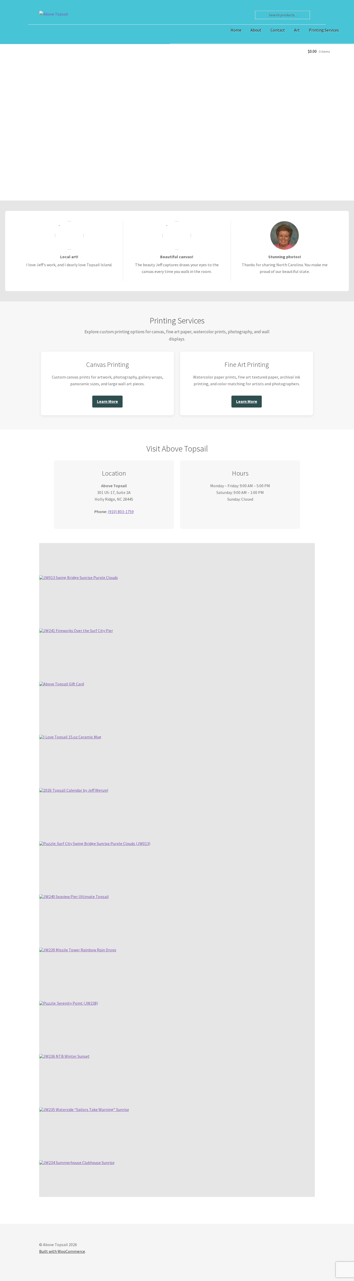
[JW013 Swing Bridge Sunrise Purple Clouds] (78, 577)
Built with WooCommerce (62, 1251)
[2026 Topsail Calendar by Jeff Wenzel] (73, 790)
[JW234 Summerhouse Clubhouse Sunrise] (77, 1162)
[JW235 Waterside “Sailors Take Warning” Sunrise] (84, 1109)
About (256, 30)
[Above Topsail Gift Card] (61, 684)
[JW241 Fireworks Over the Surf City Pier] (76, 630)
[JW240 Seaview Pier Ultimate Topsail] (74, 896)
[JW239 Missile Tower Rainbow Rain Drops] (77, 950)
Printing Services (324, 30)
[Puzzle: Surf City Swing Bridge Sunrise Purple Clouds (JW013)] (94, 843)
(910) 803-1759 (121, 511)
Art (297, 30)
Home (236, 30)
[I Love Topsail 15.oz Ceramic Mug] (70, 737)
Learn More (107, 401)
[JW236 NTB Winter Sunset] (64, 1056)
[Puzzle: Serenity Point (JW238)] (68, 1003)
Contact (278, 30)
